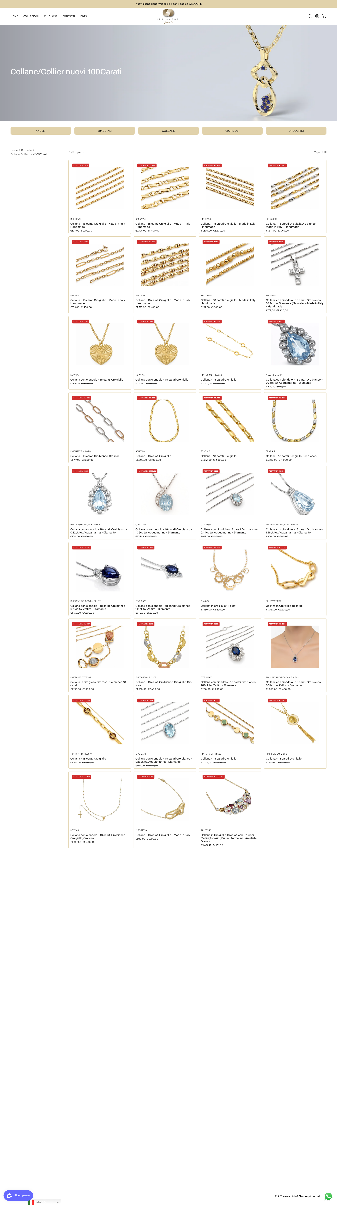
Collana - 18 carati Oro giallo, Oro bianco (291, 456)
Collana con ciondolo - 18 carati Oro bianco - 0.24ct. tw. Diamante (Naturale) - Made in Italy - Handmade (294, 303)
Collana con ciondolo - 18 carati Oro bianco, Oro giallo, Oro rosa (97, 836)
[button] (309, 16)
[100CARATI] (168, 16)
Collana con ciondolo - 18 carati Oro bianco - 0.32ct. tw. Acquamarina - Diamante (98, 531)
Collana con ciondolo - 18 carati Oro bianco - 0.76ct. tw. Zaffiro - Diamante (98, 607)
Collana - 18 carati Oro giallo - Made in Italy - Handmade (98, 225)
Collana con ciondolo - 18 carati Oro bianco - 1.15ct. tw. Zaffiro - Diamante (164, 607)
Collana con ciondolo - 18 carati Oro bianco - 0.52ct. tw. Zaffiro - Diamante (294, 683)
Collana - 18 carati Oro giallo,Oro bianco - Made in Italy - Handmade (292, 225)
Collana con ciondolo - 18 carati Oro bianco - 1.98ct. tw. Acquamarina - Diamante (294, 531)
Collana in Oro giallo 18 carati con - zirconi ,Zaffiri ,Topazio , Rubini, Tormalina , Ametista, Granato (229, 838)
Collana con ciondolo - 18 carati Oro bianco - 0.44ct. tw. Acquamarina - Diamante (229, 531)
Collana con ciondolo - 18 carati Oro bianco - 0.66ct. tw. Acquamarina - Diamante (164, 760)
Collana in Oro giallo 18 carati (284, 605)
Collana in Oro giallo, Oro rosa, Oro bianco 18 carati (98, 683)
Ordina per (74, 152)
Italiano (39, 1202)
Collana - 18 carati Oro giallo (218, 379)
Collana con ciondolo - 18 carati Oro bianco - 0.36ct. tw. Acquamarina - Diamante (294, 381)
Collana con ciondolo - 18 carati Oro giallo (96, 379)
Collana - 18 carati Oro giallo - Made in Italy (163, 835)
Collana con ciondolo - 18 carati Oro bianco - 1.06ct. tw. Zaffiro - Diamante (229, 683)
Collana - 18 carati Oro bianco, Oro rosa (95, 456)
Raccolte (26, 150)
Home (14, 150)
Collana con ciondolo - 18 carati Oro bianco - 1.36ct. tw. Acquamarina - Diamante (164, 531)
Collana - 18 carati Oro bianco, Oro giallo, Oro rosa (163, 683)
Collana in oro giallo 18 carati (219, 605)
